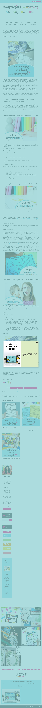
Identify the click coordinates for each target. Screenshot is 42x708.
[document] (21, 354)
